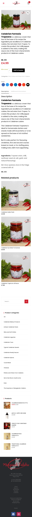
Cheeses (6, 368)
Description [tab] (5, 91)
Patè (9, 76)
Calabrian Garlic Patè (7, 212)
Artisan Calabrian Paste (11, 327)
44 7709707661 (17, 479)
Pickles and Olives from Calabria (20, 76)
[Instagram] (19, 514)
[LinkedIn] (15, 84)
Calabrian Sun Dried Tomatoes (10, 247)
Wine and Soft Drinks (10, 332)
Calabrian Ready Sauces (11, 352)
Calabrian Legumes (9, 337)
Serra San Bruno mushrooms (12, 378)
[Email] (28, 84)
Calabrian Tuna (8, 342)
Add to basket (18, 70)
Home (16, 486)
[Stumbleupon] (23, 84)
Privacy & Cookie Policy (16, 498)
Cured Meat (7, 362)
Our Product (16, 489)
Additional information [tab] (18, 91)
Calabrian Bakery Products (12, 322)
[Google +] (11, 84)
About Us (16, 488)
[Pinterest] (19, 84)
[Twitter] (7, 84)
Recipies (16, 491)
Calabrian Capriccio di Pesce (10, 283)
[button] (28, 12)
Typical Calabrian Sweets (11, 347)
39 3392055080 (17, 481)
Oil (4, 317)
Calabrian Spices (9, 357)
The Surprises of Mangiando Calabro (15, 388)
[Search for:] (16, 301)
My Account (16, 501)
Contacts (16, 492)
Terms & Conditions (16, 499)
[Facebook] (3, 84)
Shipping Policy (16, 502)
